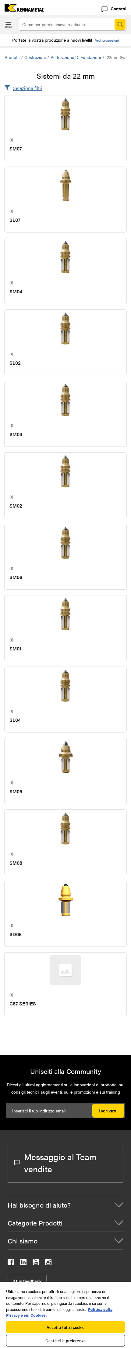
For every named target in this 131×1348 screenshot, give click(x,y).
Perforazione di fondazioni (76, 57)
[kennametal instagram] (48, 1263)
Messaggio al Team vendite (60, 1162)
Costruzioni (35, 57)
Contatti (118, 8)
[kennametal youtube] (36, 1263)
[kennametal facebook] (11, 1263)
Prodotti (12, 57)
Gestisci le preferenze (65, 1340)
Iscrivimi (108, 1110)
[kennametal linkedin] (23, 1263)
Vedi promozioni (107, 40)
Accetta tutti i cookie (66, 1327)
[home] (22, 9)
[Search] (120, 24)
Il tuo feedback (27, 1281)
